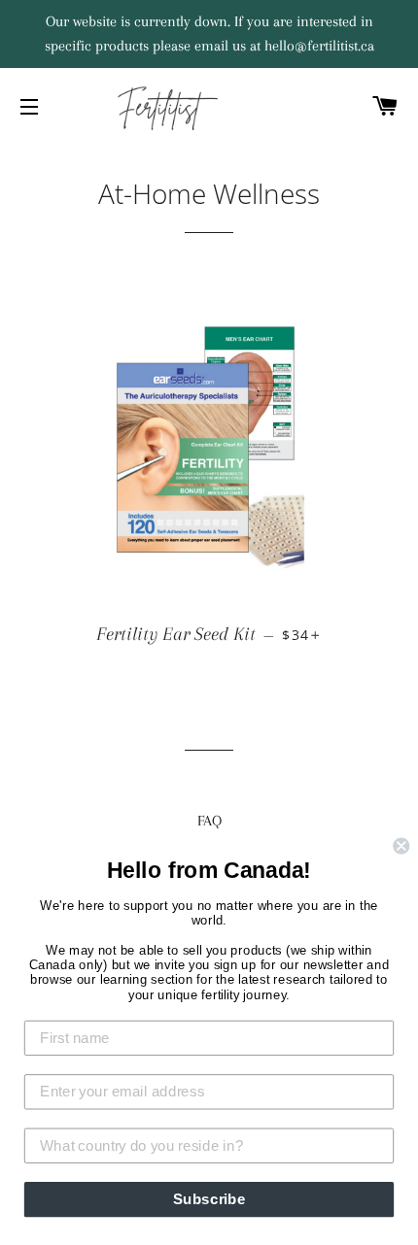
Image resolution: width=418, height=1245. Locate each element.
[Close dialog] (401, 846)
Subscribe (209, 1199)
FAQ (209, 820)
